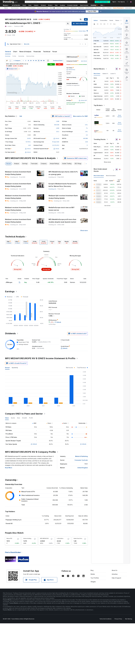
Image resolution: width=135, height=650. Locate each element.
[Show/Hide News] (48, 61)
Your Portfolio (95, 578)
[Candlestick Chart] (7, 61)
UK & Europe (66, 8)
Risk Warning (128, 619)
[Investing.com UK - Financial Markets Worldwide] (10, 2)
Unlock (35, 444)
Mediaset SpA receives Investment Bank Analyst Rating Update (63, 197)
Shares (6, 8)
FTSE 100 (96, 40)
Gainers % (105, 73)
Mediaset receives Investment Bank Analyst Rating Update (18, 173)
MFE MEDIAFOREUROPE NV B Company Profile (30, 452)
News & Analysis (25, 51)
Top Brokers (98, 105)
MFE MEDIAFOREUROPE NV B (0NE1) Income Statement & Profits (40, 358)
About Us (114, 570)
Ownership (21, 56)
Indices (96, 20)
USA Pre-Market (89, 8)
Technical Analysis (15, 236)
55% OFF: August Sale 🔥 (102, 1)
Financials (37, 51)
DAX (95, 43)
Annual (7, 367)
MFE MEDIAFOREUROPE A (47, 538)
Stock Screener (84, 5)
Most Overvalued (111, 175)
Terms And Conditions (105, 619)
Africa (103, 8)
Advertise (115, 574)
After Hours (98, 8)
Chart (15, 51)
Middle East (74, 8)
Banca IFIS (9, 538)
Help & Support (116, 578)
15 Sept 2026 (55, 142)
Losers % (113, 73)
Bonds (111, 20)
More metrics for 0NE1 (80, 116)
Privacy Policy (118, 619)
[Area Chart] (10, 61)
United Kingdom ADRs (42, 8)
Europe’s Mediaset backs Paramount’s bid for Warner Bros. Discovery (62, 185)
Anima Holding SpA (28, 538)
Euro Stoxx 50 (97, 46)
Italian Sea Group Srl (79, 538)
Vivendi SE (9, 523)
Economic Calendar (72, 5)
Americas (58, 8)
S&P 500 (96, 49)
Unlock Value (82, 31)
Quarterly (15, 367)
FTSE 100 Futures (98, 58)
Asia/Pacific (81, 8)
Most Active (23, 8)
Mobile (93, 574)
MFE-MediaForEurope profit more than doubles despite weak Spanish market (62, 220)
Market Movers (99, 69)
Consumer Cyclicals (81, 460)
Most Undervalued (99, 175)
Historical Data (30, 56)
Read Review (120, 116)
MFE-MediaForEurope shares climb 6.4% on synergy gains (63, 173)
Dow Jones (97, 55)
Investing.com (52, 189)
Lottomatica (60, 538)
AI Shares (109, 8)
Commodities (103, 20)
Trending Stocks (100, 139)
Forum (54, 51)
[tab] (9, 242)
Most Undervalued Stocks (100, 170)
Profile (14, 56)
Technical (46, 51)
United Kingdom (31, 8)
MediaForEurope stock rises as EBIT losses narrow (61, 209)
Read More (8, 467)
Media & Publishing (81, 456)
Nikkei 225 (96, 52)
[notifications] (127, 2)
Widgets (93, 581)
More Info (26, 44)
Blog (92, 570)
